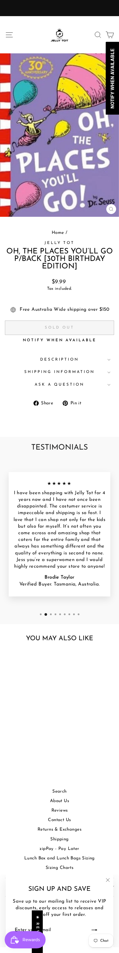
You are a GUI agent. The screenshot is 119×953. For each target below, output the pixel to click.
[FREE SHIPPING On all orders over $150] (59, 8)
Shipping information (59, 372)
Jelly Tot (59, 243)
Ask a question (59, 384)
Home (58, 233)
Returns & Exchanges (59, 829)
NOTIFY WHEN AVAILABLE (59, 340)
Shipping (59, 839)
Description (59, 359)
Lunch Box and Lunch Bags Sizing (59, 858)
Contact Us (59, 820)
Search (59, 791)
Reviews (59, 810)
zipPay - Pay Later (59, 849)
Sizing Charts (59, 868)
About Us (59, 801)
